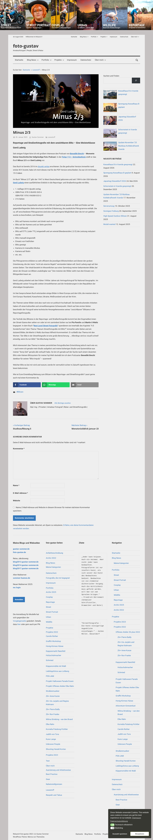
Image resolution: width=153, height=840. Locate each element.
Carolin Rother (52, 636)
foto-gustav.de (19, 552)
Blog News (83, 37)
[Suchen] (136, 80)
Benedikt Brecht (77, 153)
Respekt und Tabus (54, 795)
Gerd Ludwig (18, 183)
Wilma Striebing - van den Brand (59, 719)
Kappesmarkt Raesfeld (55, 651)
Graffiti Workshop (53, 641)
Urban (48, 617)
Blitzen (20, 392)
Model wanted (109, 224)
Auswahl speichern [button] (119, 834)
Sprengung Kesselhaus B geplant (117, 173)
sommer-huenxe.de (21, 578)
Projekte (103, 37)
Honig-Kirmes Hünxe (54, 646)
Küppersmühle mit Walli (56, 666)
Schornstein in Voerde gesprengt (117, 186)
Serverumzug (108, 206)
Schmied (49, 660)
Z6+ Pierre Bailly (53, 709)
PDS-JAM (50, 676)
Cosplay (49, 597)
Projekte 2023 (52, 755)
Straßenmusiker (52, 691)
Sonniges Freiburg (111, 211)
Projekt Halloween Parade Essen (59, 681)
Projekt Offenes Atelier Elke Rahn (60, 686)
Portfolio (93, 37)
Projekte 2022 (52, 632)
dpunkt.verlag (43, 166)
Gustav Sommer (38, 137)
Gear (48, 779)
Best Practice (51, 774)
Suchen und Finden (111, 76)
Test (48, 761)
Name (16, 485)
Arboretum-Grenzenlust (126, 706)
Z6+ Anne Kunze (53, 696)
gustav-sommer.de (21, 549)
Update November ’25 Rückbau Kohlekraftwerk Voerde (128, 145)
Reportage (50, 602)
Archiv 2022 (51, 558)
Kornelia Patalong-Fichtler (57, 729)
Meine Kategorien (53, 567)
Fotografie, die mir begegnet (58, 578)
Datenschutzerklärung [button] (119, 821)
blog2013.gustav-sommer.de (25, 562)
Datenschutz (124, 37)
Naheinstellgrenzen (54, 784)
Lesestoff (51, 137)
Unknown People (53, 744)
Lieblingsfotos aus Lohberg (57, 671)
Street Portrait (52, 612)
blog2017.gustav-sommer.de (25, 568)
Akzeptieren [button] (139, 834)
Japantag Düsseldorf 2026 (114, 181)
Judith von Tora (52, 734)
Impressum (113, 37)
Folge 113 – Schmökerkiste (74, 157)
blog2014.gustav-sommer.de (25, 565)
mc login (17, 587)
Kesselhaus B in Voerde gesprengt (118, 164)
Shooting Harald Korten (56, 749)
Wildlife (49, 622)
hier (19, 624)
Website (16, 500)
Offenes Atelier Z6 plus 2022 (128, 632)
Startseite (74, 37)
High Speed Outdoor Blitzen (115, 216)
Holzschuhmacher (53, 655)
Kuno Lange (51, 739)
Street (48, 607)
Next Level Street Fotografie (46, 326)
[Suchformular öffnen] (137, 60)
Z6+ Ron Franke (52, 714)
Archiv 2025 (51, 592)
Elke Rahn (50, 724)
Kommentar (19, 448)
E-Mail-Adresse (20, 493)
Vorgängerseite (19, 621)
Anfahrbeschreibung (54, 553)
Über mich (134, 37)
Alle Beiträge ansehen (62, 403)
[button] (112, 825)
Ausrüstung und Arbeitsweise (58, 770)
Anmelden (19, 599)
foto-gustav (26, 46)
